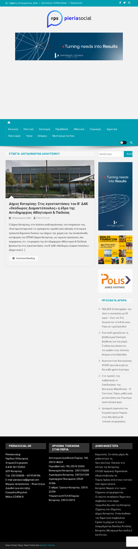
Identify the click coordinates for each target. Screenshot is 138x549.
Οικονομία (44, 129)
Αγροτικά (112, 129)
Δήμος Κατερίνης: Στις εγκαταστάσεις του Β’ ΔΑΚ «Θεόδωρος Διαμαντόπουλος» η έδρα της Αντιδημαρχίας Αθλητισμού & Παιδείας (48, 208)
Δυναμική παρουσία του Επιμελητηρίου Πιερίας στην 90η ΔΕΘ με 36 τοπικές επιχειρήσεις (115, 415)
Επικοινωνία (76, 3)
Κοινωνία (13, 129)
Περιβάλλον (62, 129)
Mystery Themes (47, 545)
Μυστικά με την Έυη (63, 136)
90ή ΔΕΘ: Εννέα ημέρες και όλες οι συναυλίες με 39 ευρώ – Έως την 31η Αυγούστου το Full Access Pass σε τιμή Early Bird (116, 318)
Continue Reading (25, 258)
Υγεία (29, 136)
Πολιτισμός (14, 136)
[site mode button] (123, 142)
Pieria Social (42, 218)
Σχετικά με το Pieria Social (53, 3)
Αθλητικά (79, 129)
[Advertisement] (69, 90)
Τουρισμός (95, 129)
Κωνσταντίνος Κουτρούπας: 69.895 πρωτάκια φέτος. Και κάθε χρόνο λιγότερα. (117, 365)
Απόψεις (42, 136)
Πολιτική (28, 129)
